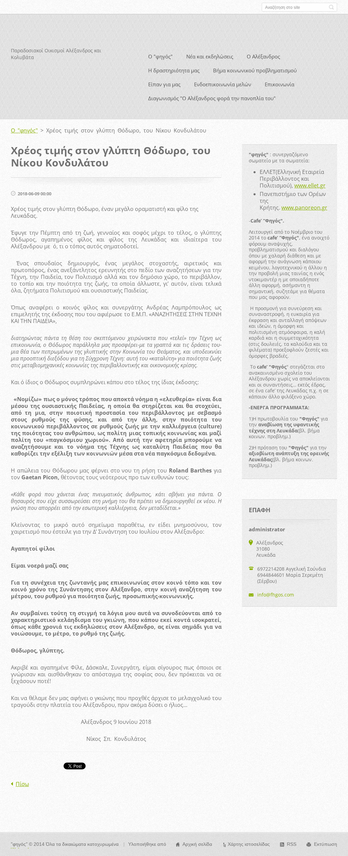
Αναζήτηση (331, 7)
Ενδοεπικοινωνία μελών (222, 84)
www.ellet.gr (310, 185)
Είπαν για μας (164, 84)
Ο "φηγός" (160, 56)
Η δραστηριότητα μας (173, 70)
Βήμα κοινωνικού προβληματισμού (255, 70)
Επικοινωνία (279, 84)
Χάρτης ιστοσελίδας (249, 844)
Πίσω (22, 784)
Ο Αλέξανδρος (263, 56)
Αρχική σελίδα (197, 844)
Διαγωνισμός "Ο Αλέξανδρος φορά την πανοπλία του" (212, 98)
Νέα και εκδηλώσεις (209, 56)
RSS (291, 844)
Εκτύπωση (325, 844)
